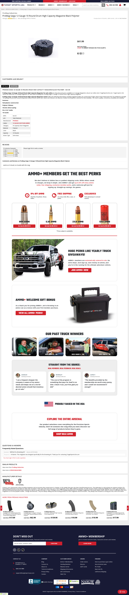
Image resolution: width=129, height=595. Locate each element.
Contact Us (44, 564)
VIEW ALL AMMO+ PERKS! (31, 313)
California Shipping (100, 571)
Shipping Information (66, 569)
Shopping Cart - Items (124, 5)
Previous (1, 508)
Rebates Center (64, 567)
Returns (82, 564)
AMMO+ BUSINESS (63, 5)
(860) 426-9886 (113, 5)
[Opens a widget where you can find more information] (122, 592)
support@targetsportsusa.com (25, 573)
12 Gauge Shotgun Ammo (21, 123)
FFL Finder (98, 567)
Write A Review (31, 18)
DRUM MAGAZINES (16, 470)
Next (128, 508)
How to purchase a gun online (103, 562)
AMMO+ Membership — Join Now (64, 1)
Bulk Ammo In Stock (107, 1)
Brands (41, 5)
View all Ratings (22, 18)
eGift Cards (83, 567)
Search (103, 5)
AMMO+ (50, 5)
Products (30, 5)
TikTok (22, 549)
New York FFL (98, 569)
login (79, 48)
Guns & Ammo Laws (100, 564)
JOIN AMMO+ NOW (79, 270)
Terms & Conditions (47, 569)
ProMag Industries (18, 467)
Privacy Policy (45, 571)
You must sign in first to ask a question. (14, 458)
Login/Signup (120, 5)
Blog (42, 562)
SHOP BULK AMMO (64, 434)
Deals (75, 5)
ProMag (15, 121)
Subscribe (54, 543)
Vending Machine (65, 564)
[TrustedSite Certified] (74, 582)
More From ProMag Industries (15, 497)
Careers (43, 574)
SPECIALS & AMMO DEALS (12, 9)
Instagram (14, 549)
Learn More (87, 543)
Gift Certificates (65, 571)
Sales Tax (63, 574)
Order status (84, 562)
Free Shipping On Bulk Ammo (21, 1)
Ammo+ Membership (66, 562)
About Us (44, 567)
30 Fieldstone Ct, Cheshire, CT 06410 (20, 563)
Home (2, 9)
